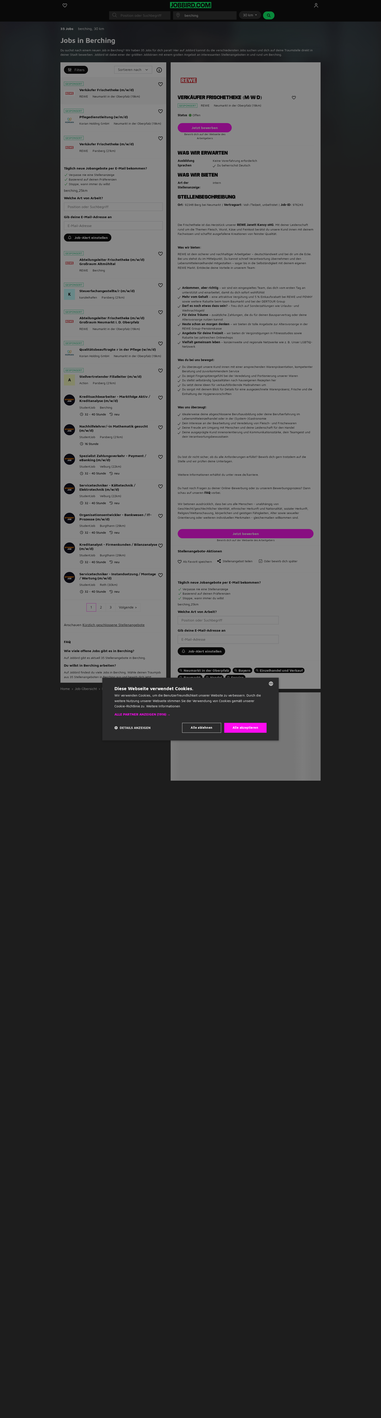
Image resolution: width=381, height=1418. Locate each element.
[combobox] (271, 683)
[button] (190, 714)
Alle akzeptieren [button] (245, 727)
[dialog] (190, 709)
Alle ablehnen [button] (201, 727)
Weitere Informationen (163, 706)
